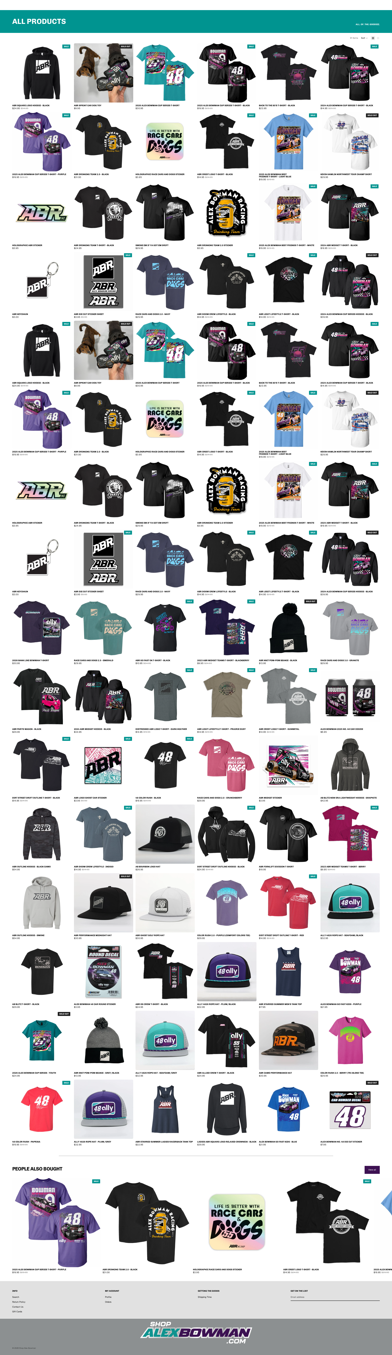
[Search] (363, 5)
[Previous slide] (325, 141)
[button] (364, 38)
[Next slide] (375, 141)
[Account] (369, 5)
